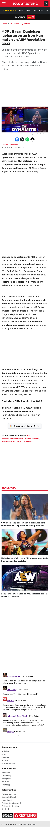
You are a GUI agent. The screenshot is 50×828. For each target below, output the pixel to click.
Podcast (5, 760)
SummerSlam (9, 11)
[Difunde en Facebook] (17, 139)
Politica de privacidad (11, 803)
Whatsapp (6, 785)
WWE (21, 11)
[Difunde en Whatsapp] (27, 139)
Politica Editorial (9, 794)
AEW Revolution (9, 441)
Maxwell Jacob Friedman (12, 438)
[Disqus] (25, 635)
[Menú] (3, 3)
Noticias (5, 751)
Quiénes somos (8, 763)
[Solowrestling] (25, 3)
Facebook (6, 772)
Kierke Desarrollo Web (28, 824)
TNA (35, 11)
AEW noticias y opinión (20, 24)
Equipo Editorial (9, 797)
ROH (41, 11)
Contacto (6, 809)
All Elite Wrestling (32, 438)
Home (4, 24)
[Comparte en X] (22, 139)
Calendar (5, 757)
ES (33, 17)
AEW (28, 11)
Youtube (5, 782)
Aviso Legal (7, 800)
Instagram (6, 779)
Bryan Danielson (24, 441)
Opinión (5, 754)
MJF (29, 435)
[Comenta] (32, 139)
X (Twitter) (6, 776)
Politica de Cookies (10, 806)
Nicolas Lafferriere (10, 145)
